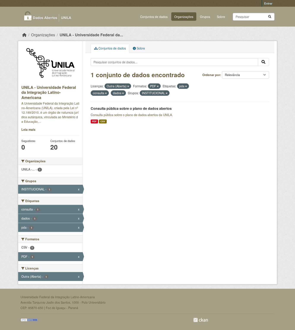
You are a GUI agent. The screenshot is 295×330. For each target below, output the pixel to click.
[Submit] (269, 17)
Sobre (221, 16)
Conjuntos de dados (154, 16)
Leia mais (28, 129)
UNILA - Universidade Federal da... (91, 34)
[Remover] (128, 86)
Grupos (205, 16)
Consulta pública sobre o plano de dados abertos (131, 108)
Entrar (268, 3)
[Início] (24, 34)
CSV (102, 121)
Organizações (183, 16)
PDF (94, 121)
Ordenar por (211, 75)
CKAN (200, 320)
